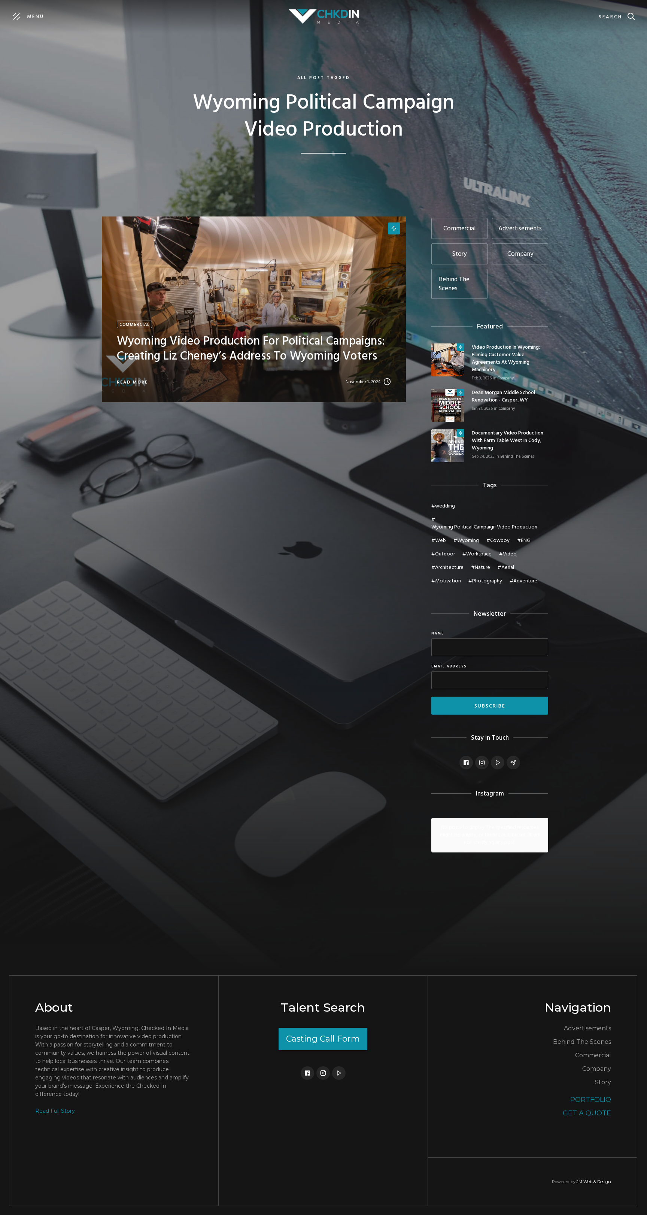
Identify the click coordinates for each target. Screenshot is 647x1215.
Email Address (449, 666)
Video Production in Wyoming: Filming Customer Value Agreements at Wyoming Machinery (506, 359)
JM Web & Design (594, 1181)
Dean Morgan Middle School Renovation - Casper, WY (503, 396)
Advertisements (587, 1028)
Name (437, 633)
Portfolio (590, 1100)
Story (603, 1082)
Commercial (593, 1055)
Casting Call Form (323, 1039)
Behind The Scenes (517, 457)
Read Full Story (55, 1111)
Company (506, 378)
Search (610, 17)
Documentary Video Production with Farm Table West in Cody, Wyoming (507, 441)
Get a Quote (587, 1113)
